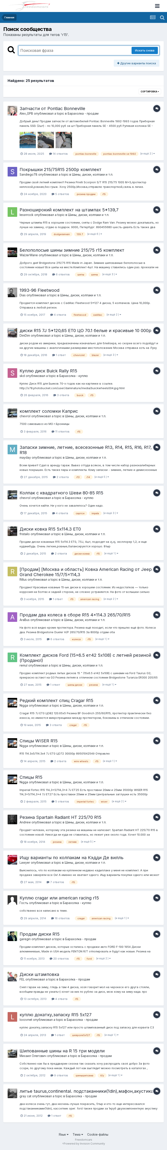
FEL (22, 979)
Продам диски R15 (40, 934)
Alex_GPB (26, 113)
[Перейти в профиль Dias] (12, 292)
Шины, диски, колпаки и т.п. (92, 174)
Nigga (24, 705)
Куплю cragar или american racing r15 (59, 898)
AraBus (25, 620)
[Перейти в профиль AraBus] (12, 617)
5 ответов (61, 194)
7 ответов (56, 882)
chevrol (25, 416)
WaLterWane (29, 255)
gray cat (25, 1096)
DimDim (25, 335)
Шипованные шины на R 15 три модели (62, 1050)
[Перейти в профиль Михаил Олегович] (12, 1053)
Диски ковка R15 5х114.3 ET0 (50, 529)
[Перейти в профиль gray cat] (12, 1093)
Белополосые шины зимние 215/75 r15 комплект (72, 250)
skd (22, 376)
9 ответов (60, 1075)
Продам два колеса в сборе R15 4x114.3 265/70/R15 (75, 614)
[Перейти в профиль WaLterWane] (12, 252)
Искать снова (144, 50)
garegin (25, 939)
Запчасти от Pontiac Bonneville (52, 108)
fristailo (25, 534)
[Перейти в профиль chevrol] (12, 413)
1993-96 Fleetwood (39, 290)
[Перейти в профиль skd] (12, 373)
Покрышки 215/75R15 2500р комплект (61, 169)
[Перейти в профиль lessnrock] (12, 212)
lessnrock (26, 215)
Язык (63, 1134)
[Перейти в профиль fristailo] (12, 531)
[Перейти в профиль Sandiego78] (12, 171)
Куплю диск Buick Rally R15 (48, 370)
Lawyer (25, 862)
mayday (25, 457)
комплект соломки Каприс (49, 411)
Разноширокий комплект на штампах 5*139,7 (69, 209)
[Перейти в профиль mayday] (12, 449)
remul (23, 665)
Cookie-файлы (97, 1134)
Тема (77, 1134)
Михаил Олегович (33, 1056)
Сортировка (149, 91)
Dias (23, 295)
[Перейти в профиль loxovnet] (12, 1017)
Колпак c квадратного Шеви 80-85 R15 (61, 492)
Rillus (23, 579)
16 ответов (62, 918)
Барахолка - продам (83, 113)
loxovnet (26, 1019)
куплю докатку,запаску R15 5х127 (56, 1014)
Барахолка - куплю (73, 376)
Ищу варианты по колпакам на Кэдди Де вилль (72, 857)
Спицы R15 (31, 777)
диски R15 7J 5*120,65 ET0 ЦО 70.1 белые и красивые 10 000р (85, 330)
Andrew (25, 822)
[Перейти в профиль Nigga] (12, 702)
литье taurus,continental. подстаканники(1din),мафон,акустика (86, 1091)
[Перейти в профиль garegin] (12, 936)
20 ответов (60, 958)
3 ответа (62, 395)
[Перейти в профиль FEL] (12, 976)
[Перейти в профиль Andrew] (12, 819)
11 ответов (62, 431)
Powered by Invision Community (84, 1143)
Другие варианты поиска (137, 63)
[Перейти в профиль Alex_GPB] (12, 110)
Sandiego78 (28, 174)
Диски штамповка (39, 974)
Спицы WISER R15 (39, 740)
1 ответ (60, 355)
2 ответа (62, 477)
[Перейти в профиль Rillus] (12, 571)
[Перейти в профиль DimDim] (12, 333)
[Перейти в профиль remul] (12, 657)
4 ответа (59, 314)
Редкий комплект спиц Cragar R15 (56, 700)
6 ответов (62, 274)
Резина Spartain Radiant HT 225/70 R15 (60, 817)
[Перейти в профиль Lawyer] (12, 860)
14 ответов (60, 153)
